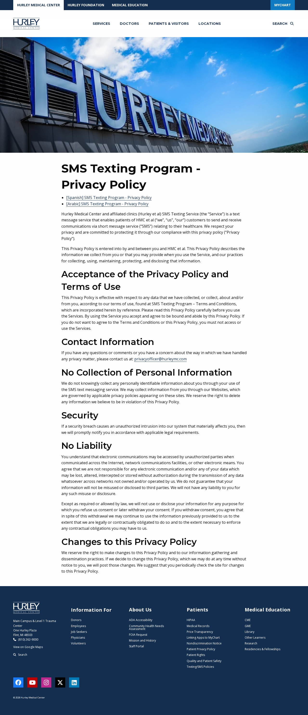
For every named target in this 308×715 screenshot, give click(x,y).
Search (22, 655)
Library (249, 632)
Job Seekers (79, 632)
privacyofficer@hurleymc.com (160, 359)
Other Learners (255, 638)
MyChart (282, 5)
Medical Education (130, 5)
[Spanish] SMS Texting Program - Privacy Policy (109, 197)
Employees (78, 626)
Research (251, 643)
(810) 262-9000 (27, 639)
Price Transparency (200, 632)
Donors (76, 620)
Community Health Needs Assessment (146, 627)
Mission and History (142, 640)
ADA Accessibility (140, 620)
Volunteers (78, 643)
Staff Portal (136, 646)
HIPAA (191, 620)
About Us (140, 609)
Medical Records (198, 626)
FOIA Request (138, 635)
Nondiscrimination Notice (204, 643)
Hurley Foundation (86, 5)
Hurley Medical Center (38, 5)
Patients (197, 609)
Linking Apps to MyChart (203, 638)
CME (247, 620)
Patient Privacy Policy (201, 649)
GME (248, 626)
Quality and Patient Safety (204, 661)
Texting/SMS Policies (200, 667)
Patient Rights (196, 655)
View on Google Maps (28, 647)
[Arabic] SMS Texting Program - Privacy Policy (107, 203)
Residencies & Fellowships (262, 649)
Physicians (78, 638)
